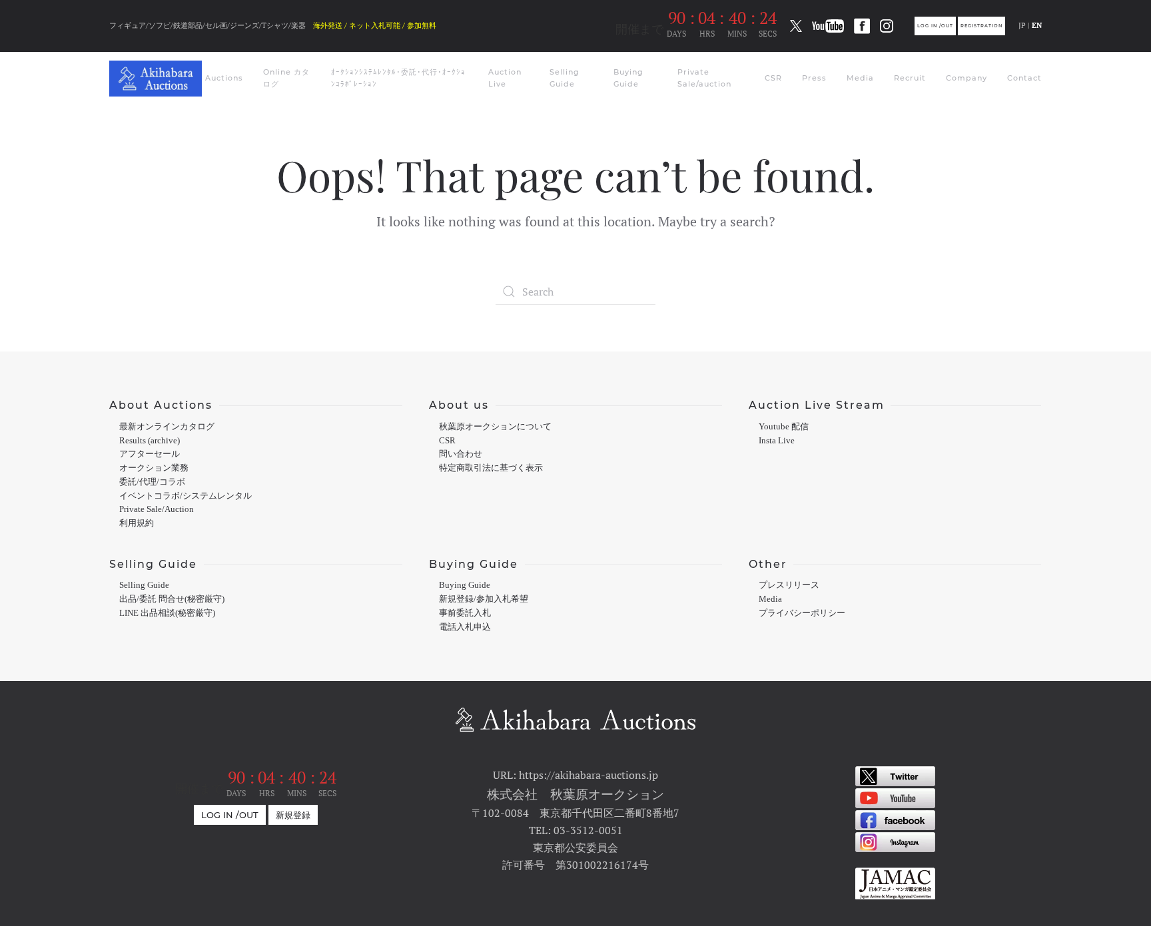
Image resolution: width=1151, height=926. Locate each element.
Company (966, 78)
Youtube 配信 (784, 426)
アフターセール (149, 454)
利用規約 (136, 523)
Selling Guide (564, 78)
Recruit (910, 78)
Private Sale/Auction (156, 509)
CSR (773, 78)
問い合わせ (460, 454)
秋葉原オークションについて (495, 426)
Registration (981, 26)
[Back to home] (157, 78)
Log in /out (935, 26)
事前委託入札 (465, 613)
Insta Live (777, 440)
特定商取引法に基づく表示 (491, 468)
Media (860, 78)
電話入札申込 (465, 627)
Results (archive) (149, 440)
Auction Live (505, 78)
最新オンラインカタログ (166, 426)
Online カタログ (286, 78)
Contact (1024, 78)
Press (814, 78)
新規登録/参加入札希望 (483, 599)
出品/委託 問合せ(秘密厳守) (171, 599)
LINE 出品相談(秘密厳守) (167, 613)
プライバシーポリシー (802, 613)
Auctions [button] (224, 78)
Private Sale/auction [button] (704, 78)
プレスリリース (789, 585)
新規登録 (293, 815)
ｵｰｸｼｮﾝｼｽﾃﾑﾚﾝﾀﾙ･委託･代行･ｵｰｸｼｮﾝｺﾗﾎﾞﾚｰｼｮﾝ (398, 78)
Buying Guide (628, 78)
